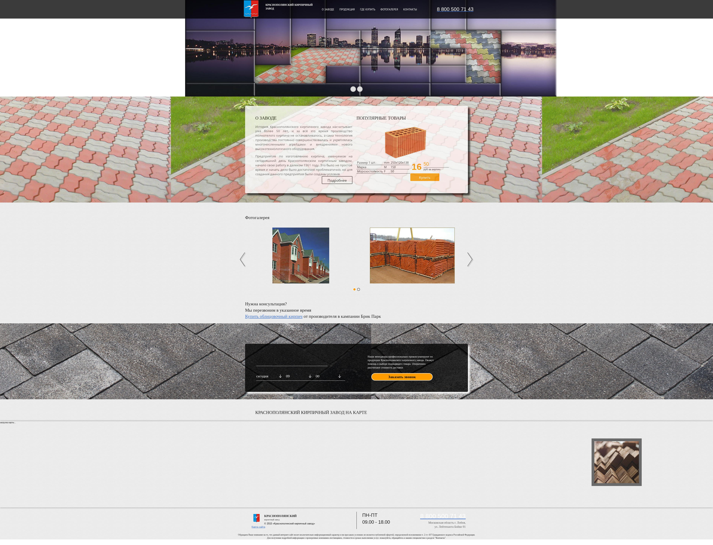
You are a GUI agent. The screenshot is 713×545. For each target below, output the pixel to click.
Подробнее (337, 180)
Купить (424, 178)
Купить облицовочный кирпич (273, 316)
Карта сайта (258, 527)
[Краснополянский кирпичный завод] (301, 255)
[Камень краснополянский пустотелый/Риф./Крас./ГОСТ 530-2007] (405, 143)
